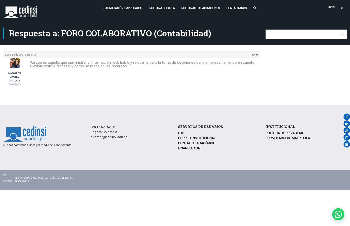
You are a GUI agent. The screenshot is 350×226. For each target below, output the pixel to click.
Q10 (181, 133)
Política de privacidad (285, 133)
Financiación (189, 148)
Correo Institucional (197, 138)
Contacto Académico (197, 143)
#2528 (255, 54)
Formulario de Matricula (288, 138)
